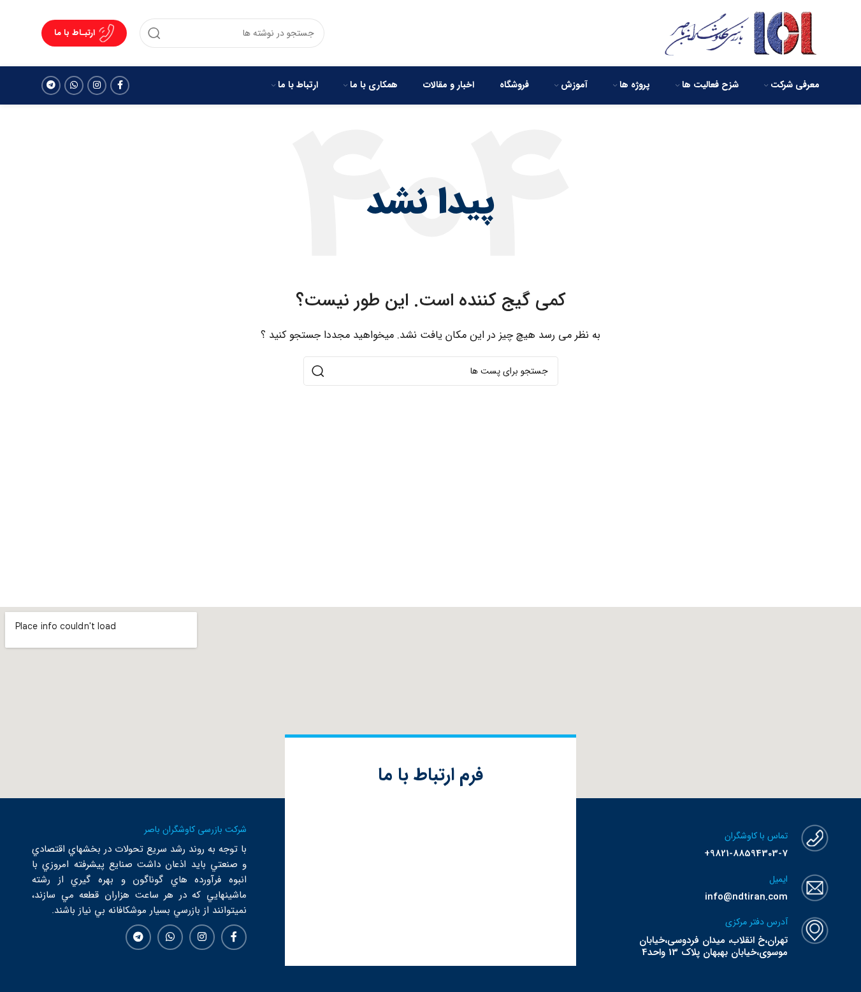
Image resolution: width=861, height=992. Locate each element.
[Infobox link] (705, 842)
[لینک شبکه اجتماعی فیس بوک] (119, 85)
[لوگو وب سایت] (740, 32)
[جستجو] (154, 33)
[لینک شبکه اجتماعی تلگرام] (51, 85)
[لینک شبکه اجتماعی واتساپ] (73, 85)
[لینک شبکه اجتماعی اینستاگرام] (96, 85)
